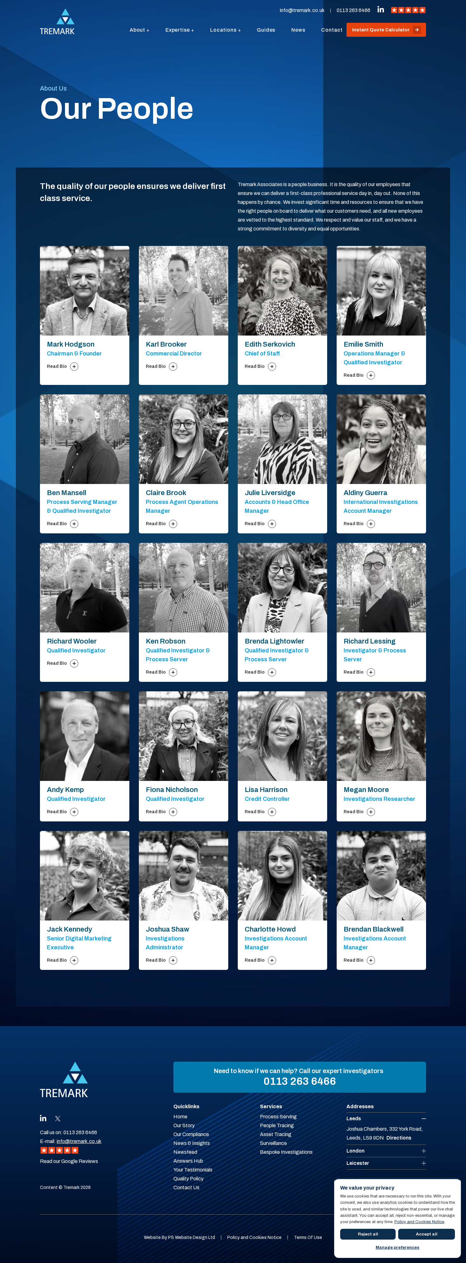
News (298, 30)
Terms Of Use (308, 1237)
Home (180, 1116)
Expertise (177, 30)
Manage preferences (397, 1247)
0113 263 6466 (353, 10)
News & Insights (191, 1143)
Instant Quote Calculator (381, 30)
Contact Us (186, 1187)
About (137, 30)
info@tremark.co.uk (302, 10)
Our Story (184, 1125)
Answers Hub (188, 1161)
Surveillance (273, 1143)
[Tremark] (57, 22)
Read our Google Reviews (69, 1161)
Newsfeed (185, 1152)
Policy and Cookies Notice (254, 1237)
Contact (332, 30)
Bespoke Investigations (286, 1152)
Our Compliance (191, 1134)
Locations (223, 30)
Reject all (368, 1234)
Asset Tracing (275, 1134)
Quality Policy (188, 1178)
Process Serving (278, 1116)
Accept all (426, 1234)
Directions (398, 1137)
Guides (266, 30)
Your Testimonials (192, 1169)
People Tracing (277, 1125)
